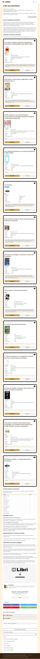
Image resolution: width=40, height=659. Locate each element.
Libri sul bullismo (7, 618)
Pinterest (11, 607)
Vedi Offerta (12, 70)
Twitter (29, 604)
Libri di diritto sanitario (8, 615)
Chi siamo (4, 656)
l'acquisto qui (30, 524)
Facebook (11, 604)
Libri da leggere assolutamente (20, 629)
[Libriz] (6, 2)
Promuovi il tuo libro (10, 656)
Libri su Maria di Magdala (8, 647)
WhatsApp (28, 607)
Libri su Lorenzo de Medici (9, 650)
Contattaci (26, 656)
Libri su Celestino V (7, 645)
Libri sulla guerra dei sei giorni (9, 641)
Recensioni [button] (27, 70)
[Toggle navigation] (36, 2)
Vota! (20, 597)
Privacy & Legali (21, 656)
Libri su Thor (6, 643)
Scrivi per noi (16, 656)
